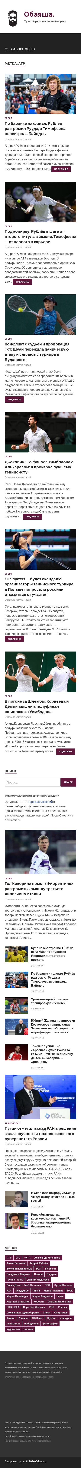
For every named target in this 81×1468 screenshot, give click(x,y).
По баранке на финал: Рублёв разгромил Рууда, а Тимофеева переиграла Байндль (35, 128)
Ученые (23, 1318)
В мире (38, 1274)
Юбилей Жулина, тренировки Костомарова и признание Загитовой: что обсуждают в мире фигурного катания (53, 1026)
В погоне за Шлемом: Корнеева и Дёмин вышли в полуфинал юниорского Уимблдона (37, 706)
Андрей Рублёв (38, 1263)
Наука (60, 1296)
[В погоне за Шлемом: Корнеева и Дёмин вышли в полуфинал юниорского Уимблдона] (40, 673)
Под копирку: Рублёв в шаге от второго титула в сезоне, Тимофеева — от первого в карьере (40, 236)
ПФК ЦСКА (13, 1307)
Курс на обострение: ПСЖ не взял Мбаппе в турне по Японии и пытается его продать (52, 953)
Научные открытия (18, 1301)
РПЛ (51, 1307)
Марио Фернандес (17, 1296)
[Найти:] (40, 782)
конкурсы (66, 1318)
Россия (62, 1307)
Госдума (52, 1274)
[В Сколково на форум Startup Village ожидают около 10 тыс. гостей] (16, 1206)
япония (28, 1328)
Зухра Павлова (63, 1285)
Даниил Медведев (38, 1279)
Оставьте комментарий (18, 139)
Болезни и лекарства (19, 1268)
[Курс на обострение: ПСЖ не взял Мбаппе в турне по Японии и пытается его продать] (16, 961)
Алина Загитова (16, 1263)
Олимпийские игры (59, 1301)
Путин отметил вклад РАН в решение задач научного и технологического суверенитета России (40, 1133)
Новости (39, 1301)
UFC (17, 1257)
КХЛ (9, 1290)
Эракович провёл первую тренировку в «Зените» (50, 1001)
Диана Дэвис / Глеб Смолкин (24, 1285)
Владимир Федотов (18, 1274)
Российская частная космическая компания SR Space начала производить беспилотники (51, 1220)
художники (13, 1328)
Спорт (8, 118)
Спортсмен (61, 1312)
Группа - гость (15, 1279)
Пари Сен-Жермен (34, 1307)
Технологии (12, 1123)
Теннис (11, 1318)
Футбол (51, 1318)
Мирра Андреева (42, 1296)
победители (31, 1323)
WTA (27, 1257)
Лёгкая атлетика (53, 1290)
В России (50, 1268)
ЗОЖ (47, 1285)
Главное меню (22, 49)
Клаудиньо (22, 1290)
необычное (13, 1323)
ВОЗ (38, 1268)
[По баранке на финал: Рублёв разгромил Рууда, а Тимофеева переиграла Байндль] (40, 95)
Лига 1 (36, 1290)
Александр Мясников (47, 1257)
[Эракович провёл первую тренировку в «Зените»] (16, 1012)
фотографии (50, 1323)
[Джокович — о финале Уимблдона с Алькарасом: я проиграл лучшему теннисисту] (40, 433)
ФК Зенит (37, 1318)
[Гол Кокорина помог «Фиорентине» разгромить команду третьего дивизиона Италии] (40, 875)
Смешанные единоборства (23, 1312)
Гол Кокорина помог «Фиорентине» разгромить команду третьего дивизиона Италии (39, 888)
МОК (70, 1290)
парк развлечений (40, 801)
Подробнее (61, 169)
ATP (9, 1257)
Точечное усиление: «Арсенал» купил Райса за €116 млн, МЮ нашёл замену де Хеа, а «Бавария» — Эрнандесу (52, 1053)
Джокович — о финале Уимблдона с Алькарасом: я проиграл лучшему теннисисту (39, 466)
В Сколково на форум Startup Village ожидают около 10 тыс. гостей (53, 1196)
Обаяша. (39, 14)
